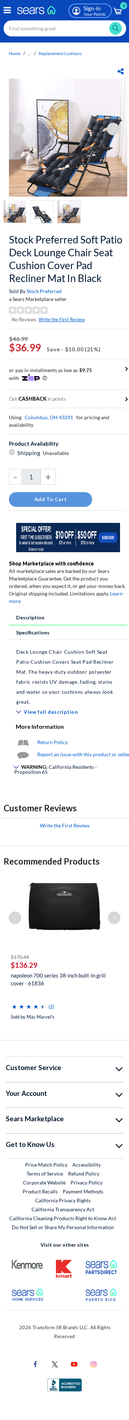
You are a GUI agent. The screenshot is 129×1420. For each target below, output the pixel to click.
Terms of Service (45, 1174)
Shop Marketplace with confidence (51, 563)
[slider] (29, 1004)
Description (30, 617)
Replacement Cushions (60, 53)
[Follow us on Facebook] (35, 1364)
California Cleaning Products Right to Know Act (62, 1218)
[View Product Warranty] (23, 742)
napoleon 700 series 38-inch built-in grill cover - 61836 (58, 979)
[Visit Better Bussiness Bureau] (64, 1384)
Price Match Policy (46, 1165)
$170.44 (20, 957)
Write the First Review (62, 319)
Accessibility (86, 1165)
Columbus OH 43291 (49, 417)
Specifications (32, 632)
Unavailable (57, 453)
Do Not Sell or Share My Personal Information (63, 1227)
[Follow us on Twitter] (55, 1364)
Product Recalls (40, 1191)
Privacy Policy (86, 1182)
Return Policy (52, 742)
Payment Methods (83, 1191)
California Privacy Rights (63, 1200)
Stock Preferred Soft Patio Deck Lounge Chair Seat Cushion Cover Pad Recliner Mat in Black (66, 258)
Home (14, 53)
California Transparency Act (63, 1209)
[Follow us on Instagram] (93, 1364)
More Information (40, 726)
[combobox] (65, 28)
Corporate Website (44, 1182)
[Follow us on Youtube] (74, 1364)
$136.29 (24, 965)
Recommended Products (52, 861)
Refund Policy (83, 1174)
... (29, 53)
